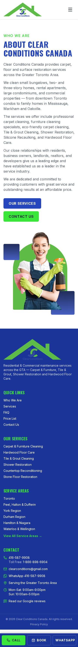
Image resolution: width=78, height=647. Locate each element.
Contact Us (21, 216)
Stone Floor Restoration (20, 477)
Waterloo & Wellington (19, 529)
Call (16, 640)
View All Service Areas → (22, 536)
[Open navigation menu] (70, 9)
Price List (9, 418)
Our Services (22, 203)
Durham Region (14, 517)
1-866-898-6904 (35, 562)
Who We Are (12, 400)
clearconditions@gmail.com (28, 569)
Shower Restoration (17, 464)
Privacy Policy (39, 624)
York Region (12, 510)
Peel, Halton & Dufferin (19, 504)
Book (41, 640)
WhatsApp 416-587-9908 (27, 576)
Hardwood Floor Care (19, 452)
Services (9, 406)
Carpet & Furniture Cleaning (23, 446)
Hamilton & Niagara (16, 523)
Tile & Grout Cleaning (18, 458)
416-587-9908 (19, 557)
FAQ (6, 412)
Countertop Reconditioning (22, 470)
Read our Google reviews (27, 601)
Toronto (9, 498)
